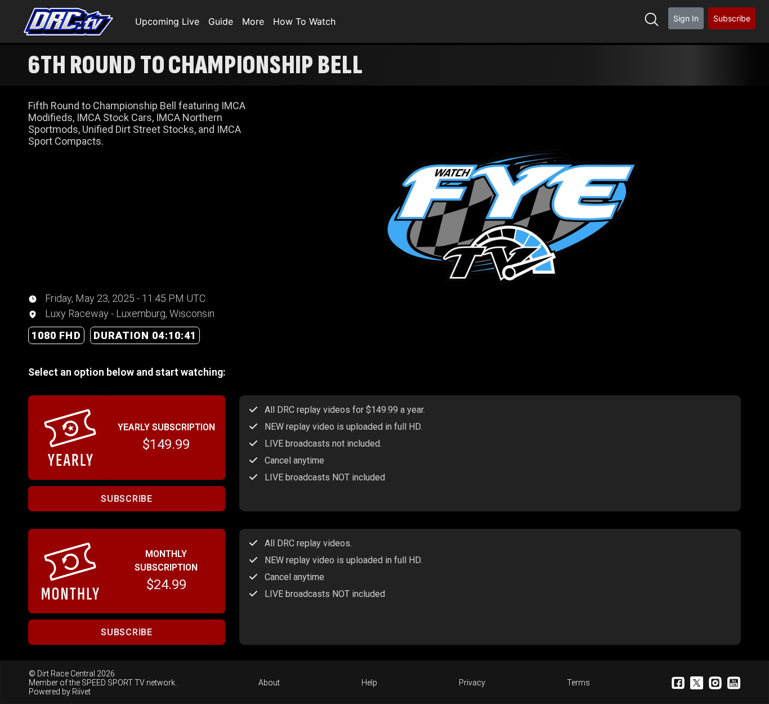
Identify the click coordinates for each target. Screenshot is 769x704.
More (253, 21)
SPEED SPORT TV (113, 682)
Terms (578, 682)
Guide (220, 21)
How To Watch (304, 21)
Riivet (81, 691)
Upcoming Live (167, 21)
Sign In (686, 18)
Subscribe (731, 18)
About (269, 682)
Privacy (472, 682)
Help (369, 682)
